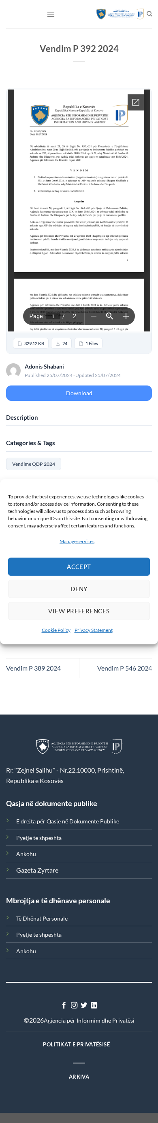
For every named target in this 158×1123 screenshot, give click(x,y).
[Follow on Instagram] (74, 1005)
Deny (79, 588)
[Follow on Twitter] (84, 1005)
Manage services (77, 541)
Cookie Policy (56, 630)
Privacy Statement (94, 630)
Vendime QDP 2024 (33, 464)
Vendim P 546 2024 (124, 668)
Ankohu (26, 853)
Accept (79, 566)
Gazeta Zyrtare (37, 870)
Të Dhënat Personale (42, 918)
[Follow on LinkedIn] (94, 1005)
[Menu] (51, 14)
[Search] (149, 14)
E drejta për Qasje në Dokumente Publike (67, 821)
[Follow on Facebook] (64, 1005)
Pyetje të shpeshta (39, 837)
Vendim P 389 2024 (33, 668)
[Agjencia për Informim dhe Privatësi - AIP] (116, 14)
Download (79, 393)
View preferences (78, 611)
